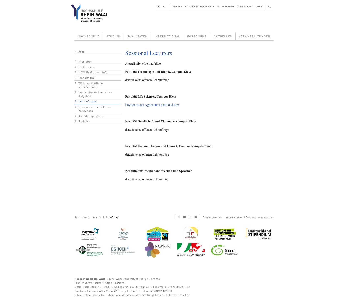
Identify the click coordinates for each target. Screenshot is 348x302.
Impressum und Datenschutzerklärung (249, 217)
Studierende (225, 7)
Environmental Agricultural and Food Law (152, 104)
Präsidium (85, 61)
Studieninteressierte (199, 7)
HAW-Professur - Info (92, 72)
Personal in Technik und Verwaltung (94, 109)
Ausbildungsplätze (91, 116)
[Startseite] (93, 13)
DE (158, 7)
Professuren (86, 67)
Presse (177, 7)
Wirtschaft (245, 7)
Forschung (197, 36)
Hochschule (88, 36)
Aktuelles (223, 36)
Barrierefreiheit (212, 217)
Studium (113, 36)
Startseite (80, 217)
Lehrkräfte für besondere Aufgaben (95, 94)
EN (164, 7)
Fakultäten (137, 36)
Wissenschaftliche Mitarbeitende (90, 85)
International (167, 36)
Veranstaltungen (254, 36)
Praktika (84, 121)
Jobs (259, 7)
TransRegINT (87, 78)
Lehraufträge (87, 101)
